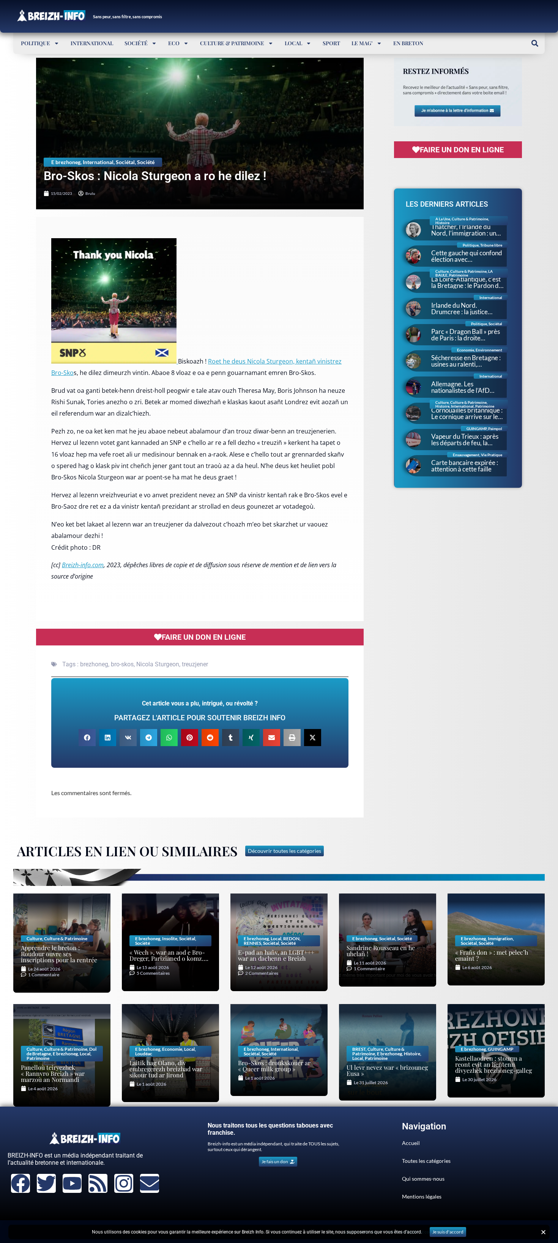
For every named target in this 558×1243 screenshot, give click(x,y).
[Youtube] (72, 1183)
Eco (174, 43)
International (92, 43)
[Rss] (97, 1183)
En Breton (408, 43)
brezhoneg (94, 664)
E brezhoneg (65, 162)
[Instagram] (123, 1183)
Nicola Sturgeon (157, 664)
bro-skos (122, 664)
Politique (35, 43)
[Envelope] (149, 1183)
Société (136, 43)
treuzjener (195, 664)
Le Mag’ (362, 43)
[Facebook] (20, 1183)
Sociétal (125, 162)
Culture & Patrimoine (232, 43)
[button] (534, 43)
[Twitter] (46, 1183)
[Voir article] (114, 361)
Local (293, 43)
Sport (331, 43)
